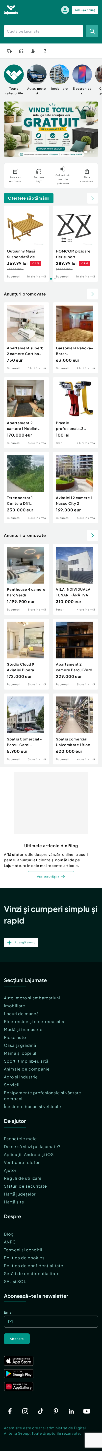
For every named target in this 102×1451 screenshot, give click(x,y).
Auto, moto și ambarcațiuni (32, 997)
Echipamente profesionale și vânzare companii (42, 1095)
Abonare (17, 1339)
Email (9, 1312)
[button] (74, 151)
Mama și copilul (20, 1053)
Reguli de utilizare (23, 1178)
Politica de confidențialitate (33, 1265)
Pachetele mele (20, 1138)
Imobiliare (14, 1005)
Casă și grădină (20, 1045)
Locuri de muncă (21, 1013)
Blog (9, 1234)
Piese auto (15, 1037)
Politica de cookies (24, 1257)
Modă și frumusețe (23, 1029)
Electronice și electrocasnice (35, 1021)
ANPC (10, 1241)
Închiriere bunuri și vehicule (32, 1106)
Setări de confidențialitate (32, 1273)
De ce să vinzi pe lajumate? (32, 1146)
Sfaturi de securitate (25, 1186)
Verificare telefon (22, 1162)
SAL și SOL (15, 1281)
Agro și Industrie (21, 1076)
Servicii (12, 1084)
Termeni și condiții (23, 1249)
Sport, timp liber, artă (26, 1061)
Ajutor (10, 1170)
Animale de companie (27, 1069)
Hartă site (14, 1201)
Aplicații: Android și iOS (29, 1154)
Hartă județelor (20, 1194)
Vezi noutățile (48, 877)
